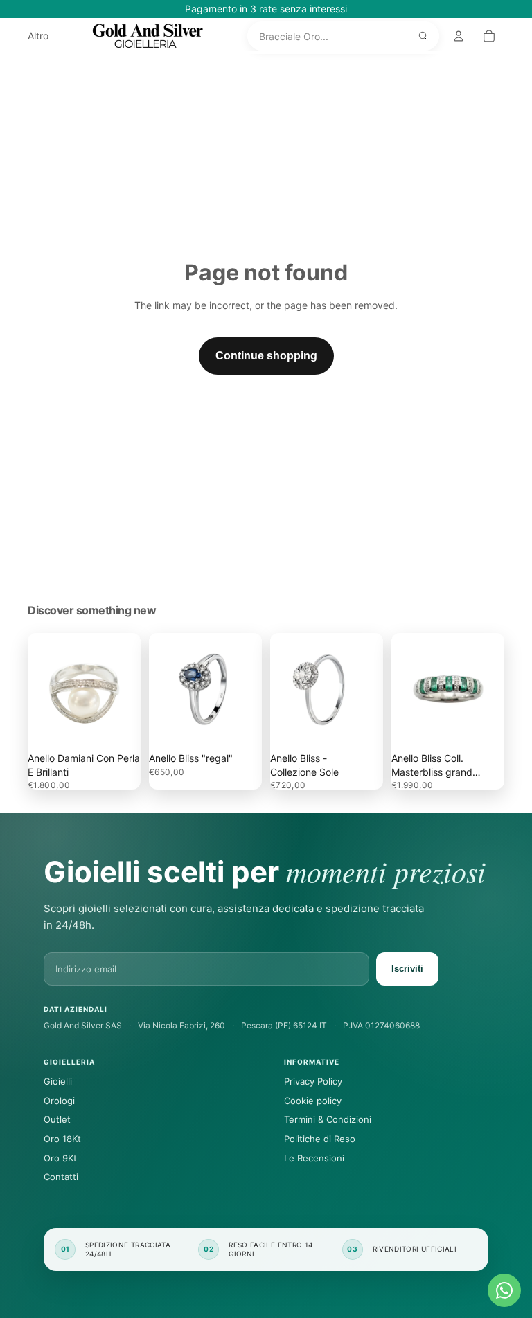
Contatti (61, 1176)
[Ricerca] (423, 36)
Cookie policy (313, 1100)
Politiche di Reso (319, 1138)
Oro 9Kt (60, 1158)
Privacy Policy (313, 1081)
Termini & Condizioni (327, 1119)
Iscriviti (407, 968)
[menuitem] (38, 36)
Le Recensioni (314, 1158)
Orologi (59, 1100)
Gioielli (58, 1081)
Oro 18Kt (62, 1138)
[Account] (458, 36)
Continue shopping (266, 356)
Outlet (57, 1119)
